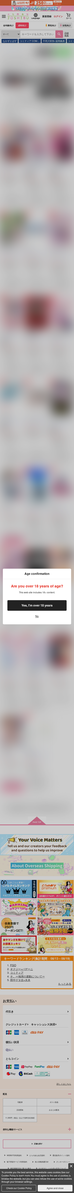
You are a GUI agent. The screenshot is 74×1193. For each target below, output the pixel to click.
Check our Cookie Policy (19, 1188)
